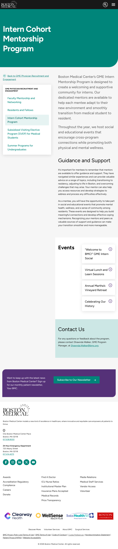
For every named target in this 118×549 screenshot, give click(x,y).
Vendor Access (88, 486)
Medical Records (50, 495)
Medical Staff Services (91, 481)
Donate (6, 494)
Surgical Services (82, 529)
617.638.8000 (9, 440)
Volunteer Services (52, 529)
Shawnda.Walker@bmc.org (84, 345)
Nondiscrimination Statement (97, 535)
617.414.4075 (8, 454)
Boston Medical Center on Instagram (13, 462)
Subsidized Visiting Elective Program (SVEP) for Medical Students (23, 133)
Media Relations (88, 477)
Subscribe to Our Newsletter (74, 379)
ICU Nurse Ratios (50, 481)
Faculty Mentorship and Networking (21, 100)
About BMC (67, 529)
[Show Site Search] (105, 4)
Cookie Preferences (76, 535)
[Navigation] (113, 4)
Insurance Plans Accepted (54, 491)
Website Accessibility (32, 538)
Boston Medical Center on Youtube (33, 462)
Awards (7, 477)
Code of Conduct (59, 535)
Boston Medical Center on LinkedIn (19, 462)
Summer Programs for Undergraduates (20, 147)
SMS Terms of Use (43, 535)
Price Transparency (51, 500)
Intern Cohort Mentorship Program (22, 119)
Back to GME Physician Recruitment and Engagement (26, 78)
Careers (7, 489)
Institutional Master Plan (53, 486)
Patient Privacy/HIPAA (12, 538)
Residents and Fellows (20, 110)
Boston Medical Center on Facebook (6, 462)
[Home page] (16, 415)
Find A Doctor (48, 477)
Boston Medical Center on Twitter (26, 462)
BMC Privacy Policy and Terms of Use (18, 535)
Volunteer (85, 491)
